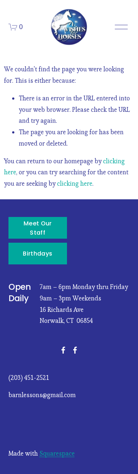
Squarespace (57, 453)
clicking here (74, 183)
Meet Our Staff (38, 228)
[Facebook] (63, 350)
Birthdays (37, 253)
